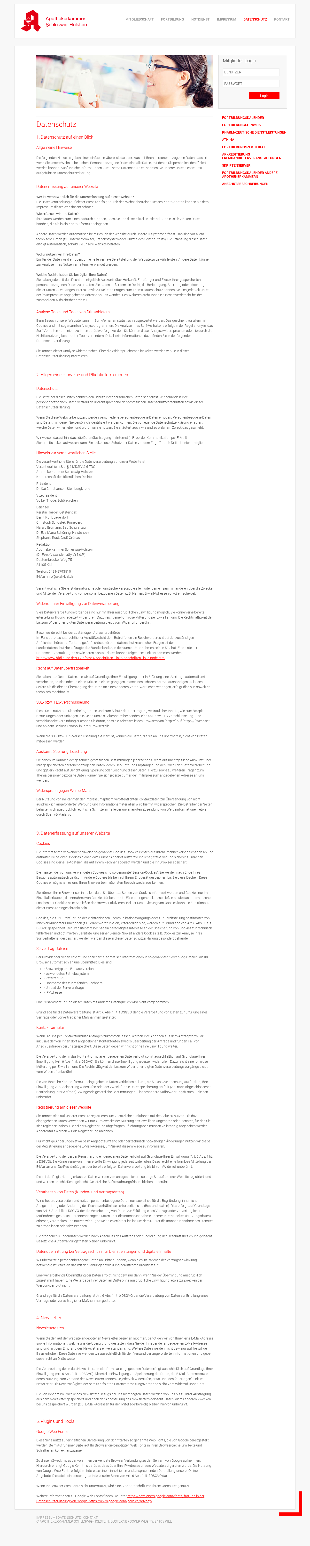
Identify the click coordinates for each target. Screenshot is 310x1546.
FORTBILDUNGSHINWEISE (242, 125)
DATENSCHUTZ (255, 19)
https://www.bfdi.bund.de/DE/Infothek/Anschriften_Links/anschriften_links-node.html (100, 658)
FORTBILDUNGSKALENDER (243, 118)
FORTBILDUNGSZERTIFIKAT (243, 147)
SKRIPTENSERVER (236, 165)
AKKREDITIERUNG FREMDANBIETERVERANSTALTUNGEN (251, 156)
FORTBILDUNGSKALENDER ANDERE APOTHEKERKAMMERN (250, 174)
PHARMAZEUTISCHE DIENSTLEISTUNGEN (254, 132)
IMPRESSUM (226, 19)
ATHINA (228, 140)
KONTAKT (282, 19)
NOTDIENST (200, 19)
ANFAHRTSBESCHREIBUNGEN (245, 184)
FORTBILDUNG (172, 19)
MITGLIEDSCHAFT (139, 19)
